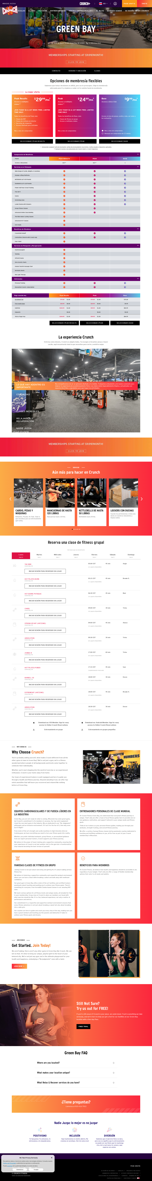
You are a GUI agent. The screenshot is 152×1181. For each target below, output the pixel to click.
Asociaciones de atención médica (108, 1175)
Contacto (120, 1170)
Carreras (124, 1175)
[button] (72, 529)
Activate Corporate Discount (130, 1173)
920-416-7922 (80, 1106)
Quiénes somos (114, 11)
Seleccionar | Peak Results (32, 141)
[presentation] (10, 498)
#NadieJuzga (9, 4)
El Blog (100, 11)
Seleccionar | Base (119, 141)
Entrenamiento (58, 11)
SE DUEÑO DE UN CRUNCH (137, 11)
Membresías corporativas (110, 1173)
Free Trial (83, 1026)
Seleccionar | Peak (76, 141)
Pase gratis (129, 3)
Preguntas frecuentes (133, 1170)
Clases (31, 11)
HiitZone (42, 11)
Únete (144, 3)
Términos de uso (134, 1175)
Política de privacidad (113, 1178)
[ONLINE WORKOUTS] (85, 3)
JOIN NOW (18, 966)
